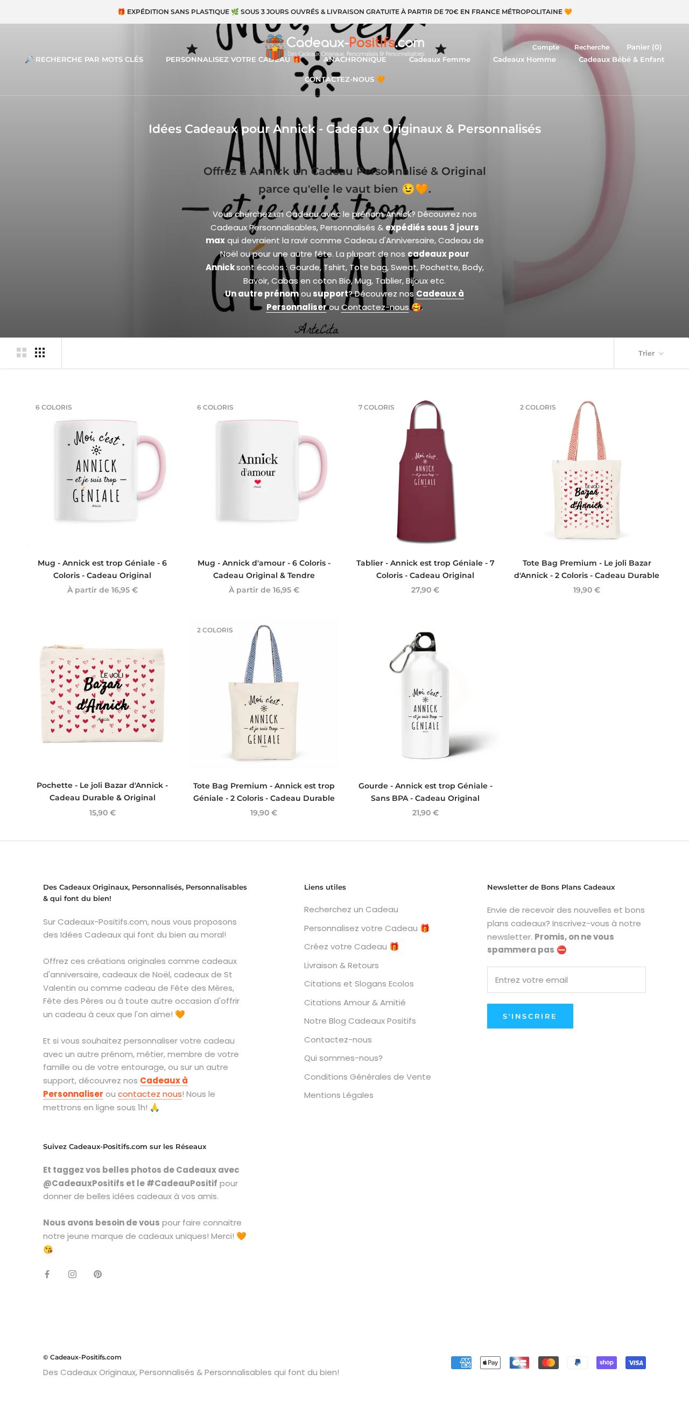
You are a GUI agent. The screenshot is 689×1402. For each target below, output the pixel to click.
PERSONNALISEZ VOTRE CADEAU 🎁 (233, 59)
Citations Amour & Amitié (355, 1002)
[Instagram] (72, 1273)
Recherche (591, 47)
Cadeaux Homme (524, 59)
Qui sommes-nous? (343, 1057)
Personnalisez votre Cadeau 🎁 (367, 928)
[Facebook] (47, 1273)
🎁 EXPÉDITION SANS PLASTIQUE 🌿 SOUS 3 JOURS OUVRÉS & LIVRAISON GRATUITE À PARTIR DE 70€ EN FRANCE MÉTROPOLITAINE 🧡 (344, 12)
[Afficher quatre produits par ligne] (40, 352)
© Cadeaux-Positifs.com (82, 1357)
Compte (545, 47)
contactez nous (150, 1094)
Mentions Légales (339, 1095)
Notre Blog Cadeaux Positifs (360, 1020)
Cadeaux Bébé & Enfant (622, 59)
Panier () (644, 47)
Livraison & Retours (341, 965)
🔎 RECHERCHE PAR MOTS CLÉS (84, 59)
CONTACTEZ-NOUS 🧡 (345, 79)
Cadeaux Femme (439, 59)
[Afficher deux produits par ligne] (21, 352)
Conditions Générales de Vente (367, 1076)
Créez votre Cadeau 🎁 (351, 946)
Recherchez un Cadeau (351, 909)
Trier (647, 353)
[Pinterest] (98, 1273)
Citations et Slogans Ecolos (359, 983)
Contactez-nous (375, 307)
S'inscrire (530, 1016)
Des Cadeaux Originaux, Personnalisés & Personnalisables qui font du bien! (191, 1372)
